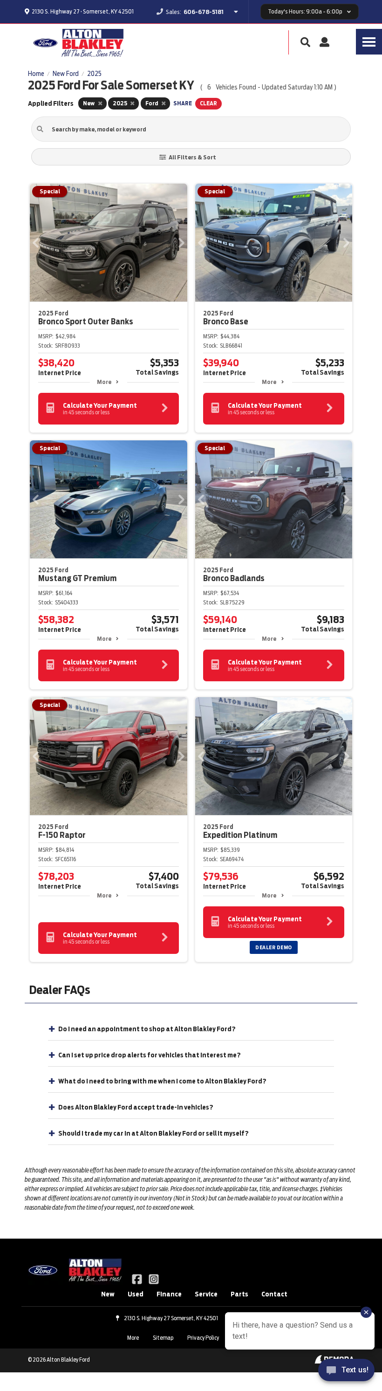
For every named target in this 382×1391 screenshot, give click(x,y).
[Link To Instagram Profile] (153, 1278)
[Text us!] (346, 1372)
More (104, 381)
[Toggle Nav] (369, 42)
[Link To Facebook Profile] (138, 1278)
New (108, 1294)
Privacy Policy (203, 1337)
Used (135, 1294)
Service (206, 1294)
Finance (169, 1294)
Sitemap (163, 1337)
